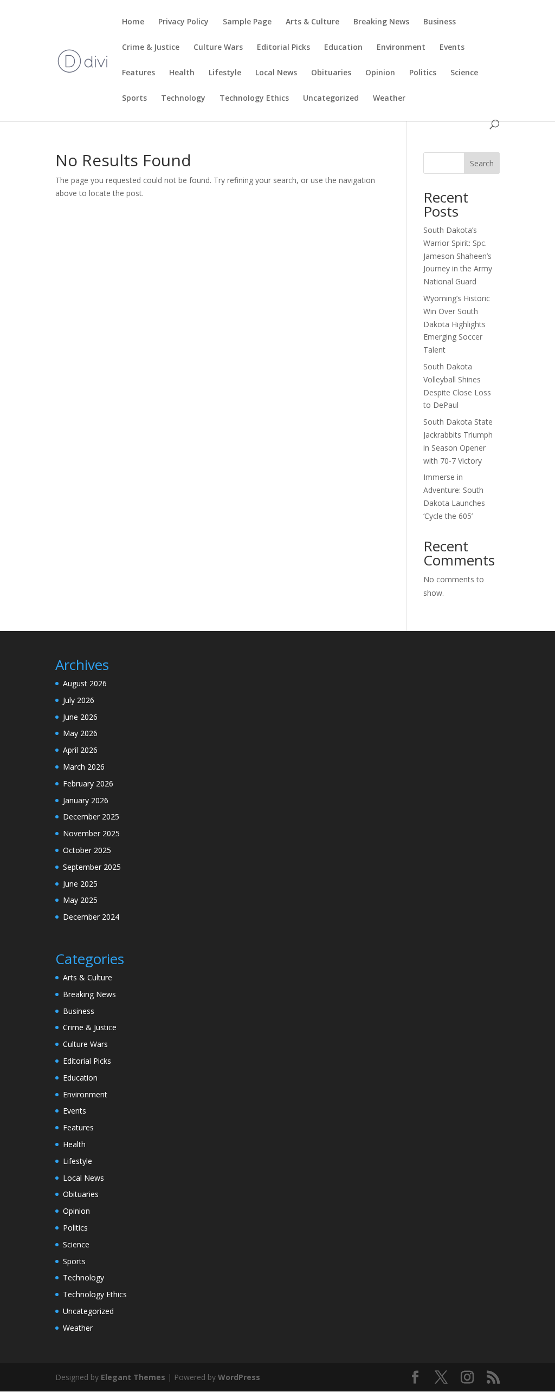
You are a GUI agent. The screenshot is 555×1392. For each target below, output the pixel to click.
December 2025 (91, 816)
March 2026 (84, 767)
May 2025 (80, 900)
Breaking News (381, 22)
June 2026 (80, 717)
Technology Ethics (254, 98)
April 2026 (80, 750)
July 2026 (78, 700)
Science (464, 73)
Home (133, 22)
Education (343, 47)
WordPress (239, 1377)
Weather (389, 98)
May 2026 (80, 733)
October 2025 (87, 850)
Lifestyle (225, 73)
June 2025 (80, 884)
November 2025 (91, 833)
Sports (134, 98)
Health (182, 73)
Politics (422, 73)
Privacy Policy (183, 22)
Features (138, 73)
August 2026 (85, 683)
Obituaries (331, 73)
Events (452, 47)
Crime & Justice (150, 47)
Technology (183, 98)
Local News (276, 73)
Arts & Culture (312, 22)
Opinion (380, 73)
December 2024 (91, 917)
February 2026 (88, 783)
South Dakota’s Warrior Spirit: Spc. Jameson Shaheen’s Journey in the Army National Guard (457, 256)
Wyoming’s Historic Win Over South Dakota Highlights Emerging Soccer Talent (456, 324)
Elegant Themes (133, 1377)
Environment (401, 47)
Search (482, 163)
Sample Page (247, 22)
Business (439, 22)
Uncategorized (331, 98)
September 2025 (92, 867)
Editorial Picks (283, 47)
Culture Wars (218, 47)
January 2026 (85, 800)
